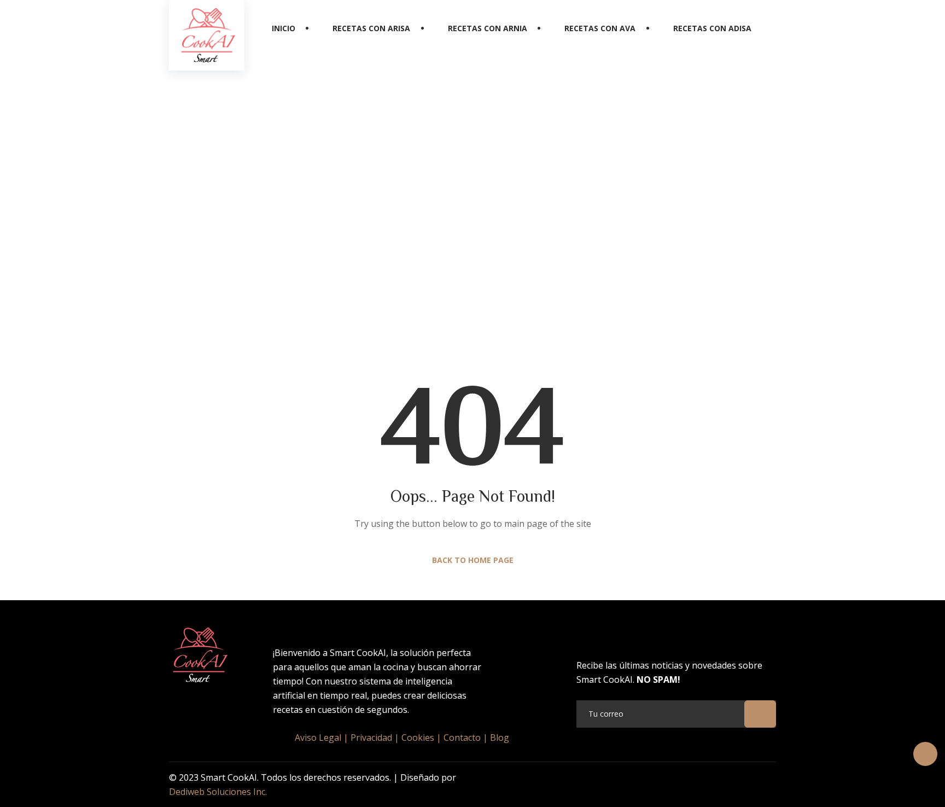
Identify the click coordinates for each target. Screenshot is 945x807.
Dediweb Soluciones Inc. (218, 792)
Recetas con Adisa (712, 28)
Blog (499, 737)
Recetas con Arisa (371, 28)
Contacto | (466, 737)
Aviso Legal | (321, 737)
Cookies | (421, 737)
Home (429, 217)
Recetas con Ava (599, 28)
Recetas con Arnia (487, 28)
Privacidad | (375, 737)
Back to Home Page (473, 560)
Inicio (283, 28)
